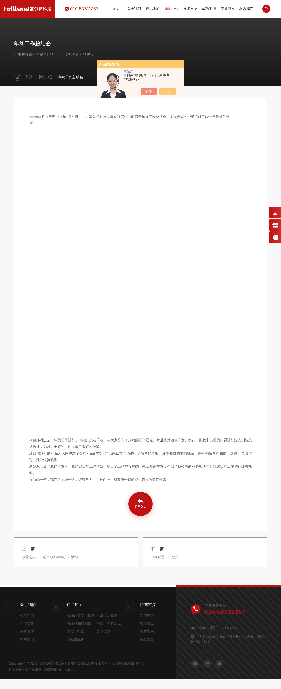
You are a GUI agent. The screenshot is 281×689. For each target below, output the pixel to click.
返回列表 (140, 507)
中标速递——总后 (165, 557)
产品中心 (153, 9)
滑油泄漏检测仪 (79, 623)
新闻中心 (171, 9)
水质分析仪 (75, 631)
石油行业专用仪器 (81, 615)
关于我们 (134, 9)
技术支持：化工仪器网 (25, 670)
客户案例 (147, 631)
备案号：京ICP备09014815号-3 (121, 663)
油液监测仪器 (107, 615)
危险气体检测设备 (110, 623)
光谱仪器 (104, 631)
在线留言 (147, 639)
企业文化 (27, 623)
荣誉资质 (228, 9)
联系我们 (246, 9)
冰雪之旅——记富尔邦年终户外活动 (50, 557)
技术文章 (190, 9)
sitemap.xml (67, 670)
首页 (115, 9)
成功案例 (209, 9)
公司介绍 (27, 615)
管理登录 (50, 670)
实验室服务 (75, 639)
